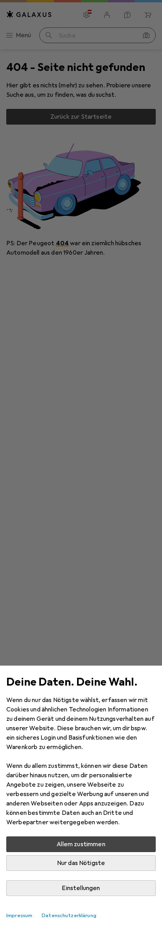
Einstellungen (81, 888)
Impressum (19, 915)
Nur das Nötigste (81, 863)
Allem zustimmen (81, 844)
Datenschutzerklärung (69, 915)
